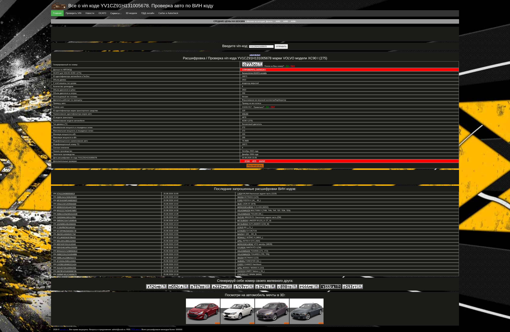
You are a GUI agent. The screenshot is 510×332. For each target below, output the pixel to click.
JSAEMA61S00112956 (66, 217)
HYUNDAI (241, 247)
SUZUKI (240, 217)
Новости (90, 13)
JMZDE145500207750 (66, 234)
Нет (293, 66)
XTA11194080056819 (66, 194)
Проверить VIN (73, 13)
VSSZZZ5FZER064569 (66, 204)
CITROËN (241, 231)
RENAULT (241, 237)
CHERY (240, 264)
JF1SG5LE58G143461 (66, 261)
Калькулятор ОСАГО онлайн (254, 73)
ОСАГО (102, 13)
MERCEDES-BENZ (245, 207)
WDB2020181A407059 (66, 207)
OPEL (239, 241)
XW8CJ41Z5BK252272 (66, 258)
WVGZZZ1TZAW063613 (67, 251)
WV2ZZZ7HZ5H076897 (67, 210)
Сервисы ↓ (116, 13)
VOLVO (245, 114)
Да (287, 66)
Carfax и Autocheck (168, 13)
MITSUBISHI (242, 220)
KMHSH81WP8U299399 (67, 247)
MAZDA (240, 234)
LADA (239, 194)
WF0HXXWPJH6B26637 (67, 200)
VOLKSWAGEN (243, 210)
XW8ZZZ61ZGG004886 (67, 254)
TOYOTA (241, 271)
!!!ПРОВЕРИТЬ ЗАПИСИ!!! (254, 70)
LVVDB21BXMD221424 (66, 264)
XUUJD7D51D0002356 (66, 268)
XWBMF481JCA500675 (67, 274)
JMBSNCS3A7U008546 (66, 220)
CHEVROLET (243, 274)
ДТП (254, 161)
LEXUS (240, 227)
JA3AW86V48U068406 (66, 224)
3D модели (131, 13)
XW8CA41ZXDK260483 (67, 197)
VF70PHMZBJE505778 (66, 231)
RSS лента (136, 329)
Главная (57, 13)
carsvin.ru (64, 329)
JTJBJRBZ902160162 (66, 227)
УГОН (247, 161)
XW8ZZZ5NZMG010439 (67, 214)
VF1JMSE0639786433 (66, 237)
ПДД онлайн (147, 13)
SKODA (240, 197)
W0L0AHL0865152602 (66, 241)
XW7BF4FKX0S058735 (66, 271)
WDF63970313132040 (66, 244)
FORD (240, 200)
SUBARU (241, 261)
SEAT (239, 204)
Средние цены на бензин (229, 21)
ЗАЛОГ (262, 161)
